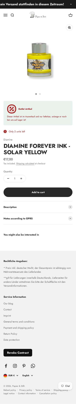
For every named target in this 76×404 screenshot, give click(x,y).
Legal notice (9, 393)
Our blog (8, 303)
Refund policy (10, 390)
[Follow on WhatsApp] (33, 366)
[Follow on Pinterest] (24, 366)
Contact (7, 309)
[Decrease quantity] (8, 178)
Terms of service (43, 390)
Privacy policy (25, 390)
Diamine (8, 139)
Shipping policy (61, 390)
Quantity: (8, 171)
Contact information (27, 393)
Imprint (7, 315)
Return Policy (10, 334)
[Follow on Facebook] (6, 366)
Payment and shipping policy (19, 328)
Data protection (12, 340)
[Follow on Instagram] (15, 366)
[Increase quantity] (21, 178)
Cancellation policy (48, 393)
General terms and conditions (19, 321)
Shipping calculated (25, 163)
